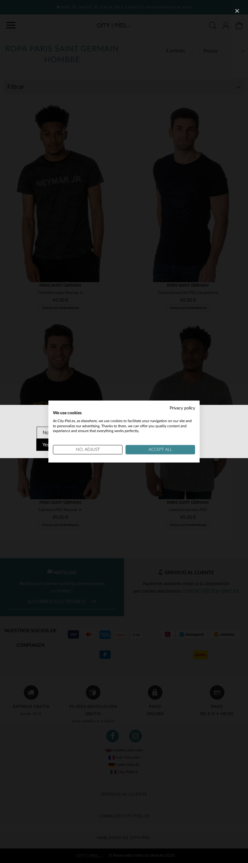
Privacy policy (182, 408)
